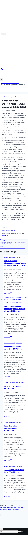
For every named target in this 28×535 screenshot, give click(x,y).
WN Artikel (19, 302)
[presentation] (15, 298)
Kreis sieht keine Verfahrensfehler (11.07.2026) (10, 428)
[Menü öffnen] (1, 79)
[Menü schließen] (0, 515)
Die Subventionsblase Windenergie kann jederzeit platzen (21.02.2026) (14, 308)
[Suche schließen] (1, 529)
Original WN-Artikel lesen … (9, 230)
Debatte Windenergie (7, 96)
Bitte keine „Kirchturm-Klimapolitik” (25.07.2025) (12, 247)
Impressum (3, 509)
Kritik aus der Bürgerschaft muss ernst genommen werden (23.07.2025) (13, 242)
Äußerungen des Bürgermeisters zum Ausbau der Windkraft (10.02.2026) (15, 263)
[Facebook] (2, 70)
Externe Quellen (6, 526)
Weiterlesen (8, 293)
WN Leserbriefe (18, 96)
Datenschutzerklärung (13, 509)
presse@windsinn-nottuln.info (15, 507)
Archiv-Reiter (5, 235)
